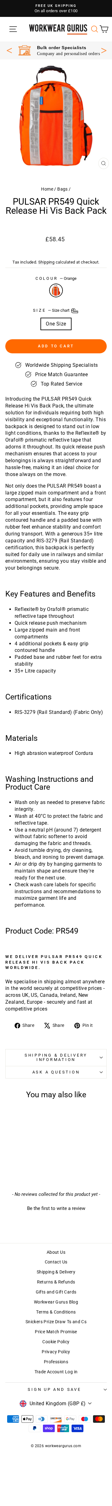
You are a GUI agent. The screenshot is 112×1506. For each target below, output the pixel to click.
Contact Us (56, 1262)
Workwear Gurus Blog (56, 1302)
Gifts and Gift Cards (56, 1292)
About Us (56, 1252)
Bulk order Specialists (61, 47)
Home (47, 189)
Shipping (46, 262)
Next (104, 49)
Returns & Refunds (56, 1282)
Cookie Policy (55, 1342)
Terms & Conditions (56, 1312)
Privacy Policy (56, 1352)
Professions (56, 1362)
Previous (9, 50)
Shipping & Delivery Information (56, 1057)
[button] (56, 1208)
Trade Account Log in (56, 1372)
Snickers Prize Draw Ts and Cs (56, 1321)
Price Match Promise (56, 1331)
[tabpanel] (59, 50)
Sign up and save (54, 1389)
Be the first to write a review (56, 1208)
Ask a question (56, 1072)
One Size (56, 324)
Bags (62, 189)
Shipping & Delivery (56, 1272)
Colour (56, 278)
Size (52, 310)
